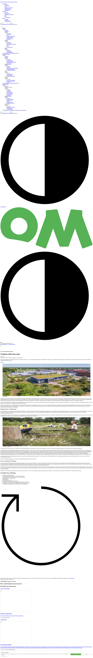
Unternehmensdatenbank (11, 70)
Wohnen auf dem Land (11, 81)
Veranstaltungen (4, 24)
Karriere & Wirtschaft (6, 54)
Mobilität (8, 82)
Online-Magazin (13, 83)
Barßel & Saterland (10, 99)
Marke (4, 18)
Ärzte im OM (9, 63)
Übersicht (6, 4)
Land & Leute (7, 5)
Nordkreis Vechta (10, 102)
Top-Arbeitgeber (10, 60)
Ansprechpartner (7, 17)
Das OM (4, 28)
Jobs (5, 16)
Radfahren (8, 90)
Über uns (4, 11)
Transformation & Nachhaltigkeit (12, 68)
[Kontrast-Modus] (46, 341)
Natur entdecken (9, 94)
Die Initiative (7, 20)
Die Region (5, 3)
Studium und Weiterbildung (11, 62)
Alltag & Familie (10, 74)
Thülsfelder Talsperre (10, 103)
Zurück (4, 29)
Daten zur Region (8, 9)
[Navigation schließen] (0, 25)
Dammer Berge (9, 100)
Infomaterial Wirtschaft (11, 69)
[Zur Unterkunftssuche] (11, 344)
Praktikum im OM (10, 61)
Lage (5, 6)
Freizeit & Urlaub (6, 84)
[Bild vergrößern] (46, 395)
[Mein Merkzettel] (3, 344)
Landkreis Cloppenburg (9, 7)
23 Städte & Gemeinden (11, 80)
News (6, 15)
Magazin (1, 362)
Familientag (7, 10)
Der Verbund (7, 13)
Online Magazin (11, 24)
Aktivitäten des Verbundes (9, 14)
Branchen (8, 67)
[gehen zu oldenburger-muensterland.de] (46, 249)
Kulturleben (9, 95)
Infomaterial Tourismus (11, 107)
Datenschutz (72, 578)
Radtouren (18, 110)
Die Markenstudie (8, 21)
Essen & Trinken (10, 93)
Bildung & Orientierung (11, 76)
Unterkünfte (9, 91)
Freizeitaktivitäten (10, 92)
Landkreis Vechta (8, 8)
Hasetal (8, 101)
